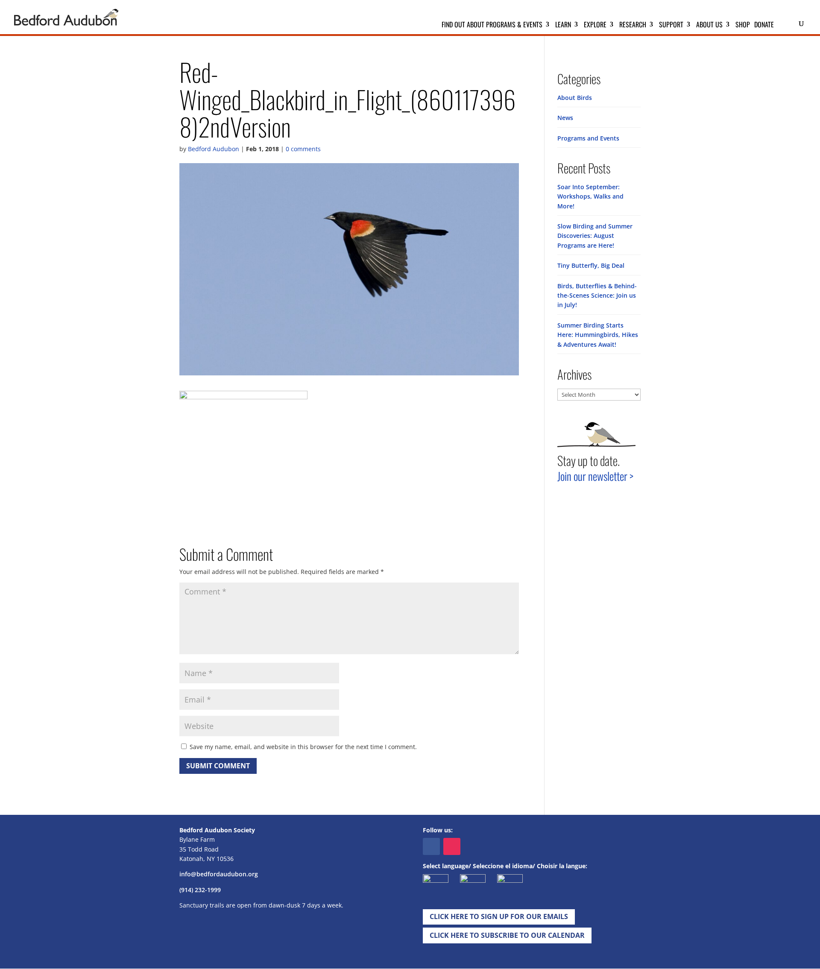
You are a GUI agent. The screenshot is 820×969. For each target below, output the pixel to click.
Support (671, 25)
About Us (709, 25)
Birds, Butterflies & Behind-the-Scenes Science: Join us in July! (597, 295)
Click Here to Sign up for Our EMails (499, 916)
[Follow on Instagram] (451, 846)
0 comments (303, 149)
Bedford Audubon (213, 149)
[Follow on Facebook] (431, 846)
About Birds (574, 98)
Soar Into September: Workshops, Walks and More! (590, 196)
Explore (595, 25)
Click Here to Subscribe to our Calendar (507, 935)
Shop (742, 25)
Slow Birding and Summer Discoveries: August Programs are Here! (595, 235)
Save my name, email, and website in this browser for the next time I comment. (303, 747)
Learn (563, 25)
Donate (764, 25)
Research (632, 25)
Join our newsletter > (595, 476)
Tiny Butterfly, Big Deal (590, 265)
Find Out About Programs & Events (492, 25)
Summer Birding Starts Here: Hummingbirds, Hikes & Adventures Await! (597, 334)
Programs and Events (588, 138)
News (565, 118)
